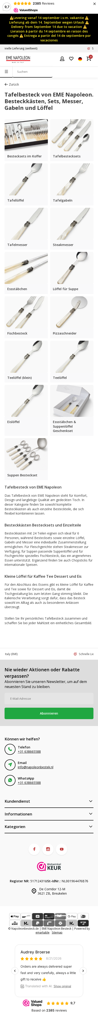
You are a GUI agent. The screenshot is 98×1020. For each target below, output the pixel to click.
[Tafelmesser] (26, 224)
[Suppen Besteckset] (26, 454)
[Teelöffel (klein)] (26, 357)
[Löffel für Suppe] (71, 268)
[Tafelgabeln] (71, 179)
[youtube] (61, 849)
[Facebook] (34, 849)
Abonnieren (49, 713)
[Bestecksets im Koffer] (26, 135)
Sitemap (57, 932)
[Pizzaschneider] (71, 312)
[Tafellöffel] (26, 179)
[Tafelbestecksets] (71, 135)
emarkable (42, 932)
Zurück (14, 84)
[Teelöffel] (71, 357)
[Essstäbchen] (26, 268)
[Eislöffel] (26, 401)
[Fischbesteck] (26, 312)
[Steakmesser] (71, 224)
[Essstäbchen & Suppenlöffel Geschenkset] (71, 401)
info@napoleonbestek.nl (35, 767)
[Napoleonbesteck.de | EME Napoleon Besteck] (18, 59)
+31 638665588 (29, 751)
